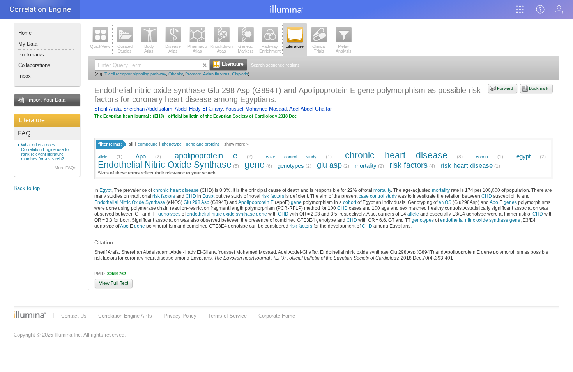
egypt (523, 156)
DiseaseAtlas (173, 48)
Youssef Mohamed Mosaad (256, 109)
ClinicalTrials (318, 48)
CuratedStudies (125, 48)
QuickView (100, 46)
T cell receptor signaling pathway (135, 74)
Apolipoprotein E (256, 202)
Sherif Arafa (107, 109)
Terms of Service (227, 316)
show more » (236, 144)
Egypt (105, 190)
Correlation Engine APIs (125, 316)
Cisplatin (240, 74)
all (131, 144)
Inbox (24, 76)
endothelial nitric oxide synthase (221, 213)
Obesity (175, 74)
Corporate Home (276, 316)
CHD (191, 195)
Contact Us (74, 316)
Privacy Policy (180, 316)
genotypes (291, 165)
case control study (291, 156)
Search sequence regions (275, 65)
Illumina (30, 314)
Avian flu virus (216, 74)
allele (102, 156)
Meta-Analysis (344, 48)
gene (254, 165)
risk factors (408, 164)
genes (510, 202)
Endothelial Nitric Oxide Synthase (165, 165)
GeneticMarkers (246, 48)
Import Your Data (46, 100)
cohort (482, 156)
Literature (32, 120)
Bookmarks (31, 55)
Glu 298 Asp (196, 202)
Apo (141, 156)
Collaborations (34, 65)
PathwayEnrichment (270, 48)
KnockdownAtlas (221, 48)
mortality (366, 165)
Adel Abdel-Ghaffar (310, 109)
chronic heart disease (396, 155)
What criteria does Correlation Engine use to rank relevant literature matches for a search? (45, 151)
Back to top (27, 188)
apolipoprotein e (206, 155)
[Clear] (205, 65)
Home (25, 33)
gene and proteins (203, 144)
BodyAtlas (149, 48)
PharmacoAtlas (197, 48)
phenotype (172, 144)
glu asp (329, 164)
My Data (27, 44)
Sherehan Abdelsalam (147, 109)
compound (147, 144)
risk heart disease (466, 165)
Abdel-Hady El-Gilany (199, 109)
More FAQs (65, 167)
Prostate (193, 74)
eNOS (445, 202)
